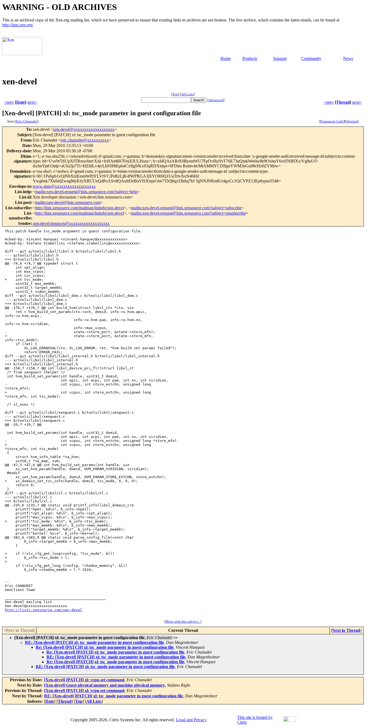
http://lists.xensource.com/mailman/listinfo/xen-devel (79, 208)
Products (249, 58)
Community (311, 58)
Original (352, 121)
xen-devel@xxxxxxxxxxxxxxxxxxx (83, 129)
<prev (9, 102)
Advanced (215, 100)
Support (280, 58)
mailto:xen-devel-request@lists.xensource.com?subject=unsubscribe (188, 213)
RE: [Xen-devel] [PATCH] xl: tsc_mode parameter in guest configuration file (94, 642)
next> (32, 102)
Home (225, 58)
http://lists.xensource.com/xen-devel (43, 610)
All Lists (187, 94)
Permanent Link (331, 121)
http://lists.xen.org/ (17, 25)
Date (20, 102)
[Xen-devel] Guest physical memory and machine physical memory (104, 685)
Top (175, 94)
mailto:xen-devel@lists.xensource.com (67, 202)
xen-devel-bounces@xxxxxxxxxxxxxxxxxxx (71, 223)
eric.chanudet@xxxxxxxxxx (85, 140)
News (348, 58)
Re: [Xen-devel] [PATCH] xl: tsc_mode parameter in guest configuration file (105, 647)
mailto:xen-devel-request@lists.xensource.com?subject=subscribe (186, 208)
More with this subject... (182, 621)
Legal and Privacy (191, 720)
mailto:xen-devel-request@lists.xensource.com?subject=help (86, 191)
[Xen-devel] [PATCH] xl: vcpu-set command (84, 679)
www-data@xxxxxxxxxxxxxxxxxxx (64, 186)
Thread (343, 102)
